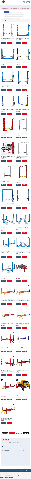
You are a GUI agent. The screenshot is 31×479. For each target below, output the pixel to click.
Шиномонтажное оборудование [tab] (9, 15)
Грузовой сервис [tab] (19, 15)
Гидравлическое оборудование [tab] (16, 11)
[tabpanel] (15, 225)
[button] (24, 1)
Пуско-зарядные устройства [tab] (18, 13)
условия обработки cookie (11, 474)
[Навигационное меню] (29, 1)
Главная (14, 470)
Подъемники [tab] (6, 11)
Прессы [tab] (17, 17)
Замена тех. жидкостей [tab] (8, 13)
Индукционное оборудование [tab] (9, 17)
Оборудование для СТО (24, 470)
